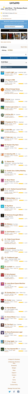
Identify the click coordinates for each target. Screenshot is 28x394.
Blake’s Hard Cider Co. (11, 139)
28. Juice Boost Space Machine (15, 283)
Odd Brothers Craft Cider (10, 295)
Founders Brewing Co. (9, 102)
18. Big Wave (9, 206)
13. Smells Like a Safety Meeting (15, 170)
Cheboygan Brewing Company (11, 93)
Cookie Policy (14, 384)
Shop (14, 370)
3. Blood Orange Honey (12, 89)
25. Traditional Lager (11, 257)
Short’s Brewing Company (11, 74)
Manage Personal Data (14, 388)
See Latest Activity (6, 42)
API (14, 377)
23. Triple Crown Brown (12, 239)
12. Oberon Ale (9, 161)
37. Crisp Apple (10, 341)
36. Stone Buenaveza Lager (14, 332)
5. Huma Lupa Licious (12, 107)
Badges (14, 368)
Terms (14, 379)
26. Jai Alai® (9, 266)
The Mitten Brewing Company (10, 243)
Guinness (7, 219)
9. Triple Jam (9, 137)
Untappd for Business (14, 359)
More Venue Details (14, 30)
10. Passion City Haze (11, 145)
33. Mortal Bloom (10, 308)
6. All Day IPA (9, 114)
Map (16, 13)
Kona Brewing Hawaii (10, 209)
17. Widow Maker (10, 198)
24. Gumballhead (10, 248)
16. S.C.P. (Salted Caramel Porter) (15, 189)
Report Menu (24, 47)
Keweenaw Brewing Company (11, 200)
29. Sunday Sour (10, 292)
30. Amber (8, 300)
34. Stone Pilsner (10, 317)
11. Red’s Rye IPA (10, 154)
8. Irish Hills (8, 129)
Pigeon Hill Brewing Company (11, 193)
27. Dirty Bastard (10, 274)
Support (14, 372)
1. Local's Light (9, 72)
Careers (14, 375)
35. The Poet (9, 324)
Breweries (14, 365)
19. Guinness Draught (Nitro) (14, 215)
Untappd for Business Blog (14, 362)
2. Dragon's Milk (10, 80)
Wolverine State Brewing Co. (11, 132)
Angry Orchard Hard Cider (10, 343)
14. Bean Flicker (10, 180)
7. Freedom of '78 (10, 122)
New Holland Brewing (10, 84)
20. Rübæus (9, 224)
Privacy (14, 382)
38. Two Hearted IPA (11, 349)
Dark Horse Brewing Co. (10, 174)
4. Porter (8, 99)
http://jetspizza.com (6, 18)
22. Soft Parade (10, 231)
